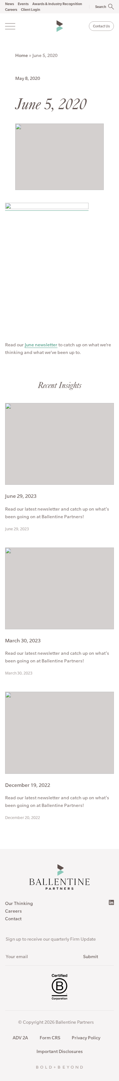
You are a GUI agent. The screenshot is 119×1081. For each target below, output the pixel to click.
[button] (98, 7)
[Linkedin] (111, 902)
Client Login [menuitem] (30, 9)
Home (21, 55)
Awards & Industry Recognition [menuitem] (57, 4)
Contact (13, 919)
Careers (13, 911)
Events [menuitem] (23, 4)
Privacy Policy (86, 1038)
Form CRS (50, 1038)
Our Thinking (19, 903)
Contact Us (101, 26)
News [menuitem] (9, 4)
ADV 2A (20, 1038)
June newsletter (41, 345)
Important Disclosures (59, 1051)
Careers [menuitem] (11, 9)
